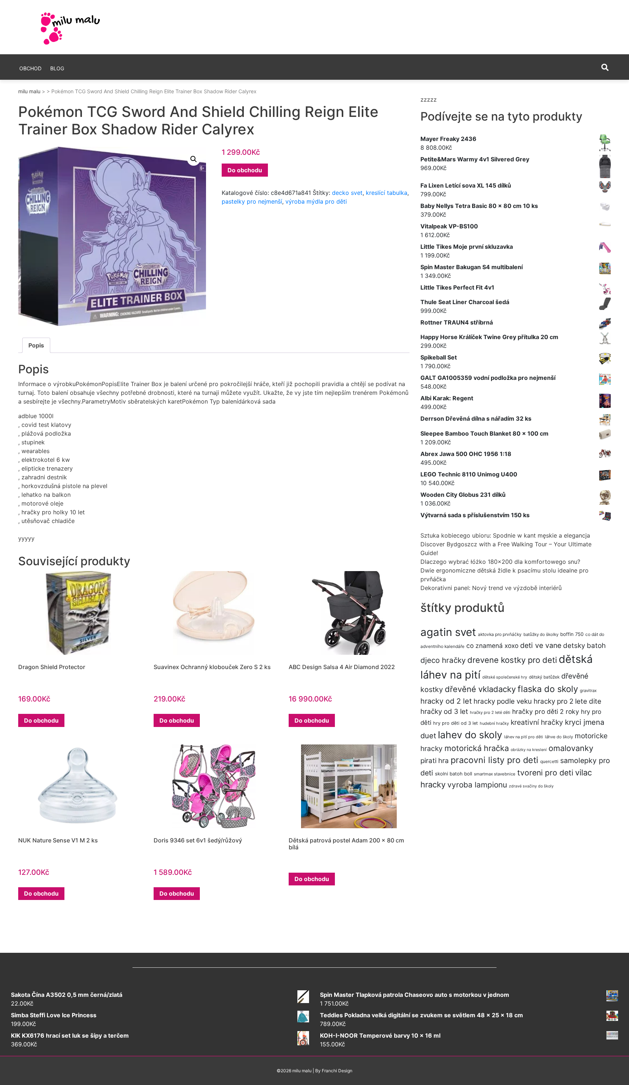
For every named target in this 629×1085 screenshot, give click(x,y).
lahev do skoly (470, 734)
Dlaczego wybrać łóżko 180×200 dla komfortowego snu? (500, 561)
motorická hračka (476, 748)
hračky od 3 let (444, 711)
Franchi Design (337, 1070)
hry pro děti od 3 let (455, 723)
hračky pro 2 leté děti (490, 712)
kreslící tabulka (386, 192)
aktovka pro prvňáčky (500, 634)
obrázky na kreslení (529, 749)
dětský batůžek (544, 677)
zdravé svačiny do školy (531, 786)
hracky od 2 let (446, 701)
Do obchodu (245, 170)
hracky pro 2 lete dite (567, 701)
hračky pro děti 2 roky (545, 711)
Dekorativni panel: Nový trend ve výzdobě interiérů (491, 587)
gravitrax (588, 690)
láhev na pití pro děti (523, 736)
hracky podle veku (503, 701)
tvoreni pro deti (545, 772)
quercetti (549, 761)
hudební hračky (494, 723)
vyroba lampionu (477, 784)
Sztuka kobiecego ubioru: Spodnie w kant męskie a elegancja (505, 535)
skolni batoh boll (453, 774)
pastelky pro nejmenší (252, 201)
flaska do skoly (548, 689)
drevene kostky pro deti (512, 660)
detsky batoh (584, 645)
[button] (193, 159)
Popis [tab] (36, 345)
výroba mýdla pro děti (316, 201)
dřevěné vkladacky (480, 689)
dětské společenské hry (504, 677)
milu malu (29, 91)
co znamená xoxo (492, 645)
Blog (57, 68)
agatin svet (448, 632)
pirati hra (434, 760)
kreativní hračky (537, 722)
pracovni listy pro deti (494, 760)
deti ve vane (540, 645)
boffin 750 (571, 634)
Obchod (30, 68)
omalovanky (571, 748)
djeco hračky (443, 660)
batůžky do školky (540, 634)
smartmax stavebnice (494, 774)
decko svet (347, 192)
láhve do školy (559, 736)
